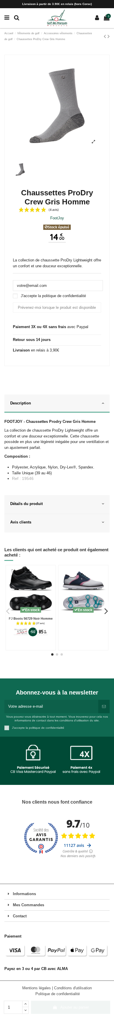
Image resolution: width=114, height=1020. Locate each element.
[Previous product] (106, 36)
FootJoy (57, 218)
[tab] (57, 403)
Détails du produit (26, 504)
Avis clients (20, 522)
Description (20, 403)
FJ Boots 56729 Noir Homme (31, 618)
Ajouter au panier (74, 1007)
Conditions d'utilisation (73, 988)
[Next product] (109, 36)
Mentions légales (37, 988)
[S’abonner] (104, 706)
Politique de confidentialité (57, 994)
